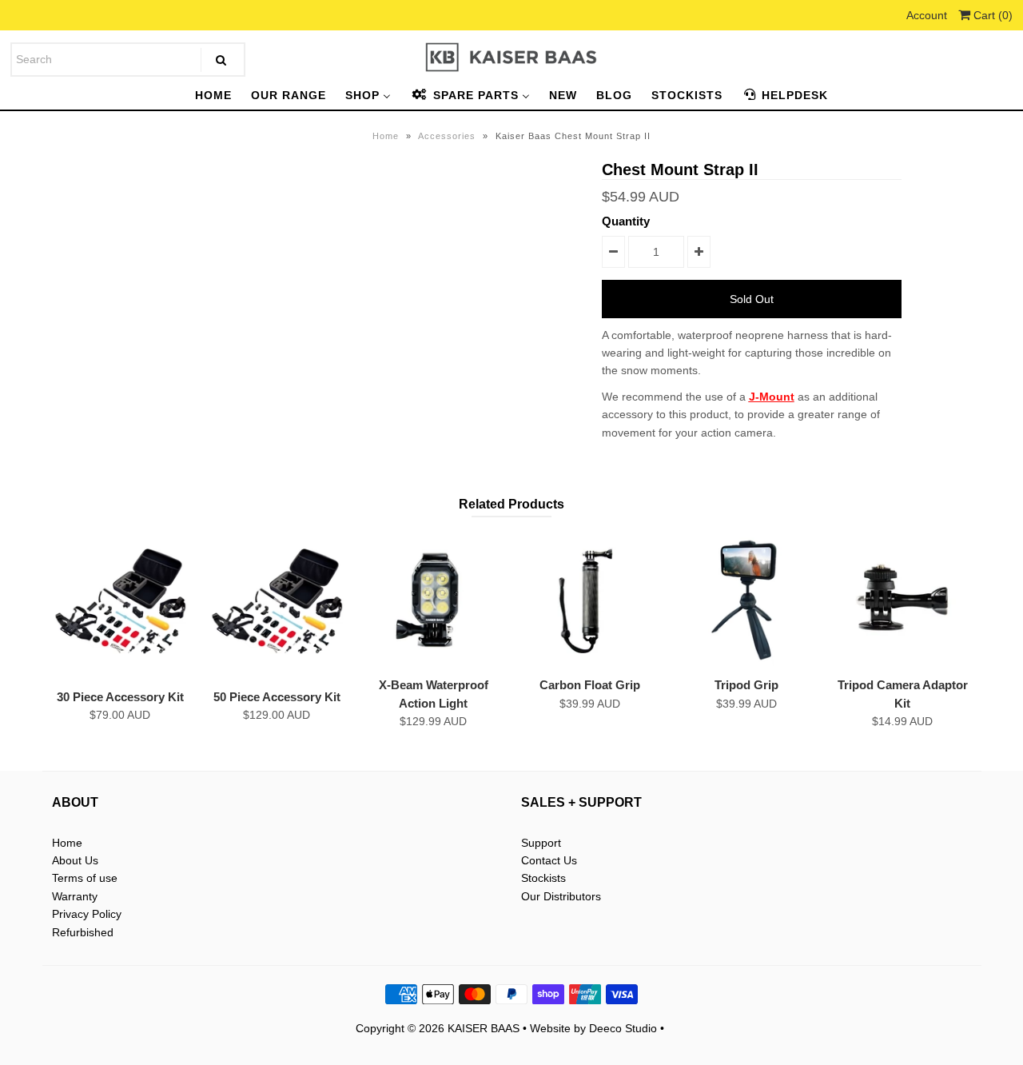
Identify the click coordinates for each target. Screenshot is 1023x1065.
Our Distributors (561, 896)
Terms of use (84, 878)
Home (385, 136)
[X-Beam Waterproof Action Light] (432, 600)
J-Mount (771, 396)
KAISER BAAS (483, 1028)
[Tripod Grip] (746, 600)
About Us (75, 860)
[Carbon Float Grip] (589, 600)
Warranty (75, 896)
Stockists (543, 878)
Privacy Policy (86, 913)
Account (926, 15)
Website (550, 1028)
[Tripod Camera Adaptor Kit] (902, 600)
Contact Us (549, 860)
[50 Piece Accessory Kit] (277, 606)
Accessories (447, 136)
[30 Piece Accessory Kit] (120, 606)
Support (541, 842)
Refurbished (82, 932)
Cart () (991, 15)
